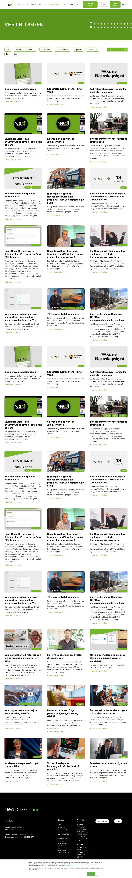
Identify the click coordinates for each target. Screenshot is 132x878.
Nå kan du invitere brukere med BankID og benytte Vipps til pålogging (107, 658)
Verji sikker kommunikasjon (81, 825)
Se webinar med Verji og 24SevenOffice (61, 140)
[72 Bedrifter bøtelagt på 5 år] (66, 289)
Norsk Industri (81, 854)
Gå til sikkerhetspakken (64, 852)
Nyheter (60, 826)
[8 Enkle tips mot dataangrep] (23, 64)
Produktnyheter (81, 827)
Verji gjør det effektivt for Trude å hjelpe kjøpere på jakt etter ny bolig (22, 658)
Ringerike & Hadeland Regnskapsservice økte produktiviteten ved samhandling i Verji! (65, 198)
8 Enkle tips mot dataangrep (20, 89)
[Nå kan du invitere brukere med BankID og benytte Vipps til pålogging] (109, 630)
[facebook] (34, 810)
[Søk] (125, 49)
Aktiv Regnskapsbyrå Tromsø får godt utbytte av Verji (108, 90)
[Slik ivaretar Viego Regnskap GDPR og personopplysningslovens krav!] (109, 289)
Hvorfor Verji (80, 831)
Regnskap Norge (81, 847)
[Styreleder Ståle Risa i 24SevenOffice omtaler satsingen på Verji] (23, 114)
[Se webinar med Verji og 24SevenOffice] (66, 114)
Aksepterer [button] (91, 874)
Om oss (60, 824)
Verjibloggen (61, 841)
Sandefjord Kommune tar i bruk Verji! (64, 90)
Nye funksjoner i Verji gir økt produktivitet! (20, 195)
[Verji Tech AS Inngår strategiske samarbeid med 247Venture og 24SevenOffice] (109, 169)
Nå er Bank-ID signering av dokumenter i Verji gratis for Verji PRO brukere (22, 254)
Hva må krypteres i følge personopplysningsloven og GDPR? (62, 713)
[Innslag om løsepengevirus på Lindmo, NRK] (23, 739)
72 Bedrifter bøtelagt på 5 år (63, 314)
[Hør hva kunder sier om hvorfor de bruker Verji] (66, 630)
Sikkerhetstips (62, 850)
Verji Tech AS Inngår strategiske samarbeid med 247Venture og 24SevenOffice (107, 196)
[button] (24, 4)
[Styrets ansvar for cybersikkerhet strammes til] (109, 114)
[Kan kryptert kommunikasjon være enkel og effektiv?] (23, 686)
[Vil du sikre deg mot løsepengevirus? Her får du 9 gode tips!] (66, 739)
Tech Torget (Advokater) (80, 857)
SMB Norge (80, 853)
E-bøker (60, 845)
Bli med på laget (62, 829)
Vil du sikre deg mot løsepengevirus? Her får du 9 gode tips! (63, 766)
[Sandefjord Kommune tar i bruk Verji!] (66, 64)
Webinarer (61, 847)
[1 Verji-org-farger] (8, 5)
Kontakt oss (61, 827)
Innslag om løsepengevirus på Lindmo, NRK (21, 764)
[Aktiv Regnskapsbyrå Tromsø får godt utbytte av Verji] (109, 64)
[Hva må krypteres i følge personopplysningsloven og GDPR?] (66, 686)
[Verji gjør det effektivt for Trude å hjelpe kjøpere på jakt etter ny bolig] (23, 630)
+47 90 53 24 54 (17, 829)
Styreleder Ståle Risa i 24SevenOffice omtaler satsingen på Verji (23, 142)
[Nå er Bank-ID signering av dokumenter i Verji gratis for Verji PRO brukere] (23, 226)
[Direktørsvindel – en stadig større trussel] (109, 739)
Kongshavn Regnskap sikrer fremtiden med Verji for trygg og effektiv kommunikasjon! (65, 254)
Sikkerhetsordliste (63, 849)
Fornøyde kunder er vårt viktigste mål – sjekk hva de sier (108, 711)
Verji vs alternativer (82, 834)
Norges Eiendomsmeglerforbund (84, 850)
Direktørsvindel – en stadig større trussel (108, 764)
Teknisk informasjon (82, 838)
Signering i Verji (81, 829)
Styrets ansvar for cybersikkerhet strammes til (108, 140)
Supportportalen (62, 843)
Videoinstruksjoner (63, 838)
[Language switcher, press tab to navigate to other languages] (125, 4)
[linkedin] (37, 810)
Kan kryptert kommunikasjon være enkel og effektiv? (20, 711)
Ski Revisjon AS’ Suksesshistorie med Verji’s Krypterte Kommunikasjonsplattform (108, 254)
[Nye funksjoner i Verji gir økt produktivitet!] (23, 169)
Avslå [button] (99, 874)
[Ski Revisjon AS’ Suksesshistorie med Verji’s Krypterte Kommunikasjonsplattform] (109, 226)
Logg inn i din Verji (82, 840)
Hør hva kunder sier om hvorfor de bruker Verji (64, 656)
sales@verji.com (17, 827)
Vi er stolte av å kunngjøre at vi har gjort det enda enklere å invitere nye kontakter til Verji (21, 317)
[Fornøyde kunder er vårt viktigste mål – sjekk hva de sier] (109, 686)
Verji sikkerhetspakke (83, 833)
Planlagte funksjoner (82, 836)
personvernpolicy (69, 865)
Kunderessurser (62, 840)
